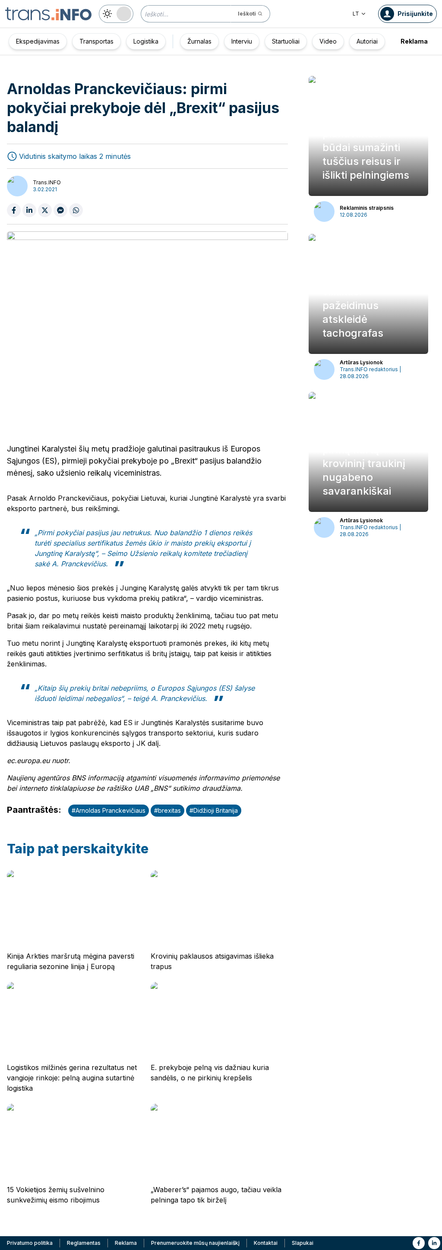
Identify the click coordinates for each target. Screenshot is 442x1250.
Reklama (414, 41)
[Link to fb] (419, 1243)
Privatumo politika (30, 1243)
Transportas (96, 41)
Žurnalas (199, 41)
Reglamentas (84, 1243)
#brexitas (167, 810)
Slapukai (302, 1243)
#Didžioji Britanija (213, 810)
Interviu (241, 41)
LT (356, 13)
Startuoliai (286, 41)
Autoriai (367, 41)
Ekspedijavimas (38, 41)
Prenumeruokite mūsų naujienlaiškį (195, 1243)
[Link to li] (434, 1243)
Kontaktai (266, 1243)
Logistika (145, 41)
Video (328, 41)
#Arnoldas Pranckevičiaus (108, 810)
